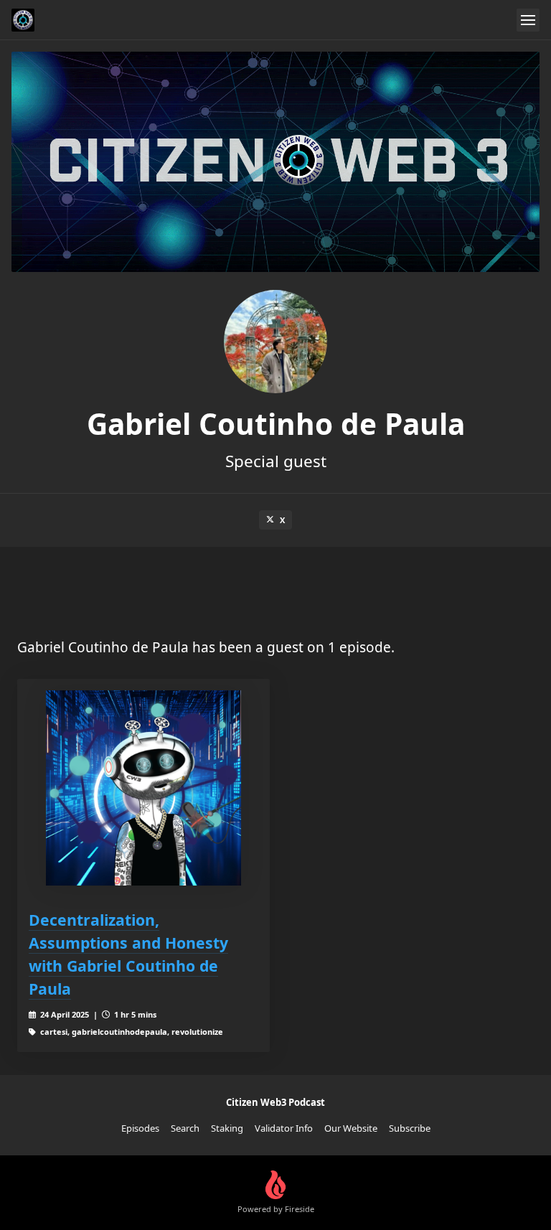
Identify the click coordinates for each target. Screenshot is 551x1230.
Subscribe (409, 1128)
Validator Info (284, 1128)
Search (185, 1128)
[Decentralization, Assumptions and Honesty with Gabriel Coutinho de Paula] (143, 788)
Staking (227, 1128)
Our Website (350, 1128)
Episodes (140, 1128)
